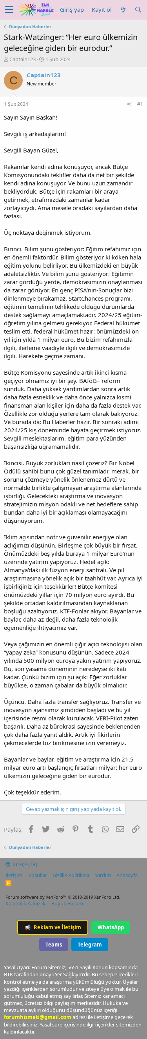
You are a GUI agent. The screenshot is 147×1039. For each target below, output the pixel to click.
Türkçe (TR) (24, 864)
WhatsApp (111, 927)
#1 (140, 104)
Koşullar (37, 875)
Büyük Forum (67, 903)
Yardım (103, 875)
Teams (53, 944)
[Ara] (138, 9)
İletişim (13, 875)
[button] (9, 10)
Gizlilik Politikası (71, 875)
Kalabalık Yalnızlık (25, 903)
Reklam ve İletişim (52, 927)
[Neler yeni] (123, 9)
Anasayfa (127, 875)
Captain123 (22, 59)
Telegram (90, 944)
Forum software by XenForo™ (62, 897)
